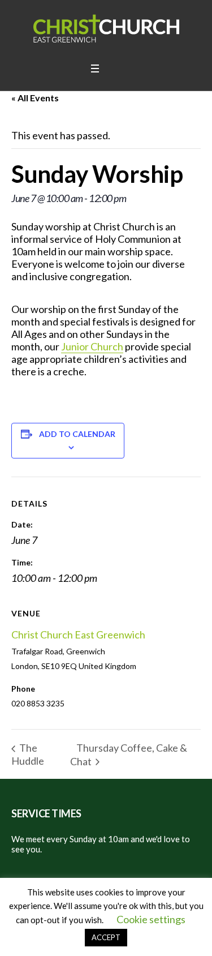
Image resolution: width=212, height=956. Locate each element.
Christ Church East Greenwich (78, 634)
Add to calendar (77, 434)
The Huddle (27, 754)
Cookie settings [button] (150, 919)
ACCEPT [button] (106, 937)
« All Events (35, 97)
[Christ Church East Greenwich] (106, 28)
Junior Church (92, 346)
